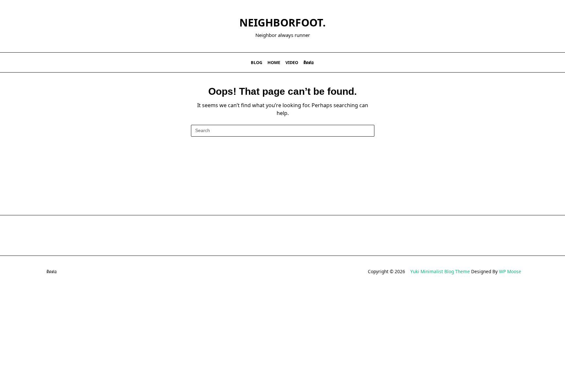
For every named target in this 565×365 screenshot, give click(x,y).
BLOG (256, 62)
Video (291, 62)
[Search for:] (282, 131)
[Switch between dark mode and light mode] (515, 62)
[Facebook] (486, 62)
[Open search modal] (524, 62)
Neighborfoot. (282, 22)
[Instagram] (503, 62)
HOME (273, 62)
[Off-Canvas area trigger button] (42, 62)
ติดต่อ (308, 62)
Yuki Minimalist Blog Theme (440, 271)
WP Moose (510, 271)
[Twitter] (494, 62)
